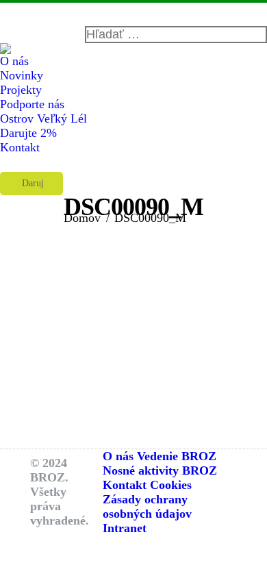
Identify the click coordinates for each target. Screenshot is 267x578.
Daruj (31, 183)
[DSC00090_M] (133, 338)
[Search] (176, 34)
